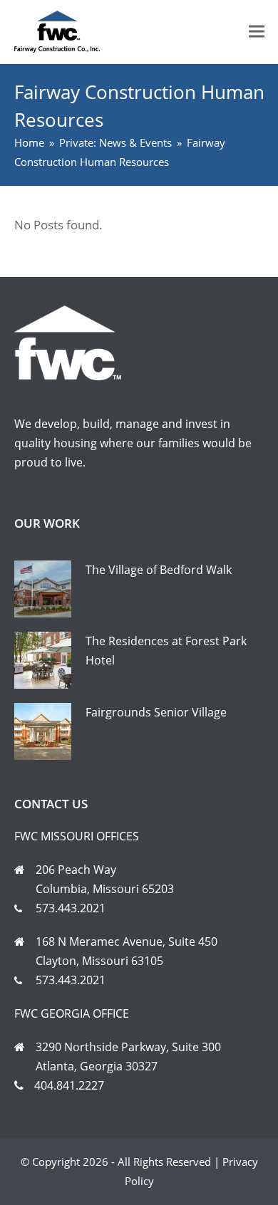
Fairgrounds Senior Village (156, 712)
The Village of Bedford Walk (159, 570)
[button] (256, 32)
